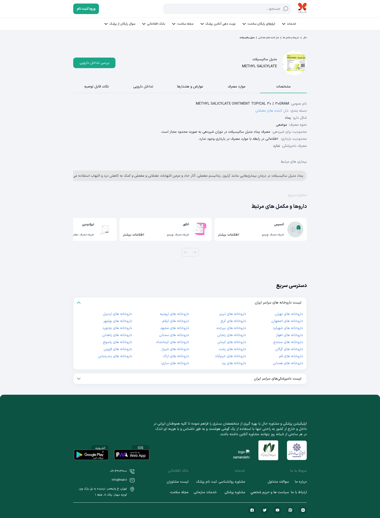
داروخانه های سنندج (288, 342)
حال (305, 37)
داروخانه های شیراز (175, 349)
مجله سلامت (185, 24)
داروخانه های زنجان (231, 335)
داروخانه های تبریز (232, 314)
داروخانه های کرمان (231, 342)
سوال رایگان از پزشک (122, 24)
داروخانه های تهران (289, 314)
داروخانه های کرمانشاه (172, 342)
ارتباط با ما (299, 492)
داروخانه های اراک (176, 356)
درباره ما (301, 481)
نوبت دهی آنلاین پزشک (220, 24)
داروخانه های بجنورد (117, 328)
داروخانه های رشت (232, 349)
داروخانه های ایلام (175, 321)
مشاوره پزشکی (235, 492)
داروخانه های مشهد (174, 328)
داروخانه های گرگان (289, 349)
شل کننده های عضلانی (268, 37)
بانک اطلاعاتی (156, 24)
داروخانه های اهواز (289, 335)
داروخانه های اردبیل (117, 314)
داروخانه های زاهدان (117, 335)
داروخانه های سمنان (174, 335)
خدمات (291, 24)
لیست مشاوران (177, 481)
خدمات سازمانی (205, 492)
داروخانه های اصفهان (287, 321)
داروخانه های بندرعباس (115, 356)
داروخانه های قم (291, 356)
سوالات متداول (278, 481)
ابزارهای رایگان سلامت (261, 24)
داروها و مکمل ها (291, 37)
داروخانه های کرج (233, 321)
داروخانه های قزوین (118, 349)
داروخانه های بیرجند (231, 328)
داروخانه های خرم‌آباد (230, 356)
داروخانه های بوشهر (117, 321)
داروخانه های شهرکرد (288, 328)
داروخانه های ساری (175, 363)
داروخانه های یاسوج (117, 342)
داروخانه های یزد (234, 363)
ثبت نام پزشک (206, 481)
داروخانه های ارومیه (174, 314)
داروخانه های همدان (288, 363)
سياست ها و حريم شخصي (269, 492)
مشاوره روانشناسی (232, 481)
